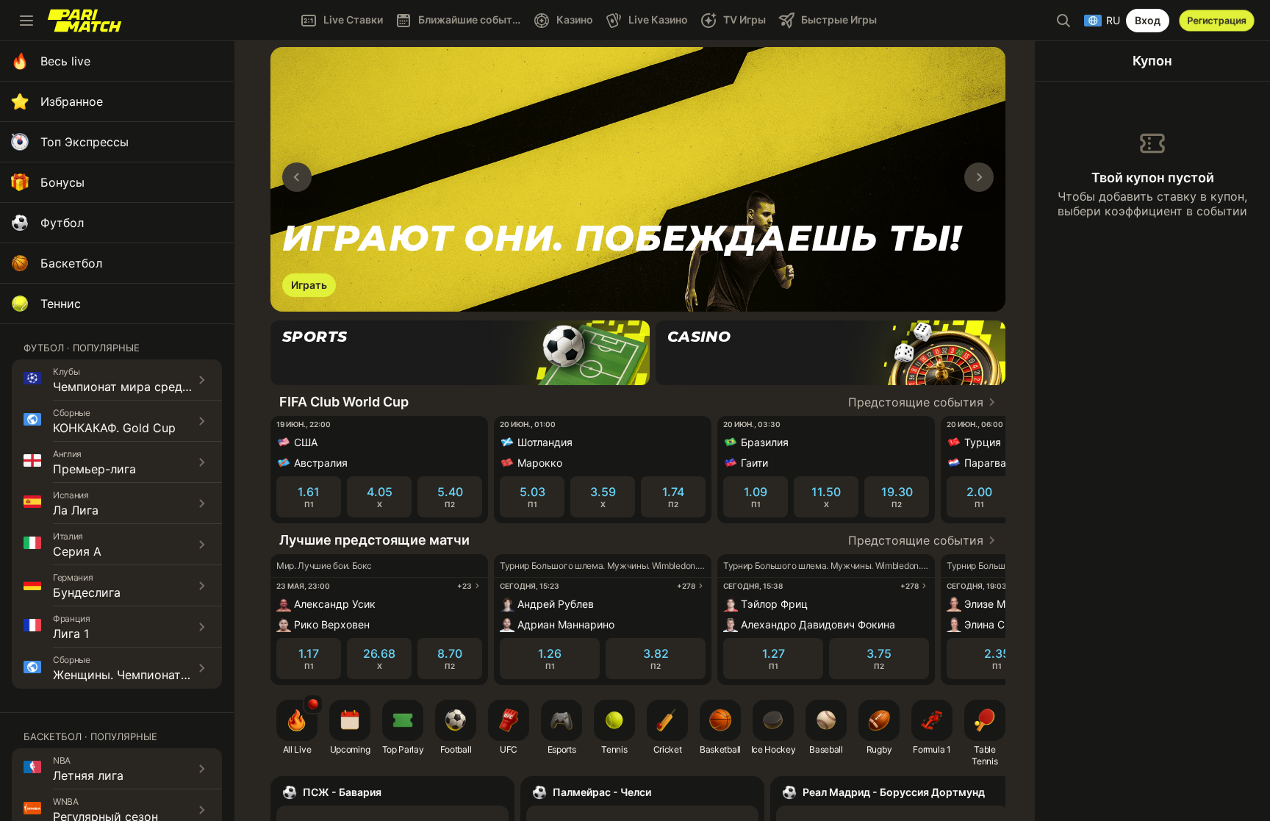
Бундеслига (87, 592)
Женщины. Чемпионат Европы (141, 674)
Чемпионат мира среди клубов (143, 386)
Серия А (77, 551)
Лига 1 (71, 633)
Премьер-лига (94, 469)
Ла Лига (75, 510)
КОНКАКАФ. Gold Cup (114, 427)
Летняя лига (88, 775)
